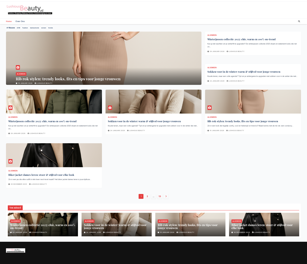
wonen (43, 28)
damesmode (34, 28)
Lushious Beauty (46, 83)
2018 (18, 28)
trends (50, 28)
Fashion (25, 28)
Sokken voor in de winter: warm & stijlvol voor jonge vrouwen (243, 71)
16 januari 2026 (217, 130)
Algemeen (21, 74)
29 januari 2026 (217, 51)
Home (9, 21)
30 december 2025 (26, 83)
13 (160, 196)
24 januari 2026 (217, 81)
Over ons (20, 21)
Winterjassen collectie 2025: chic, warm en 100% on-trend (241, 39)
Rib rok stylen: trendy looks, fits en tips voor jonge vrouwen (242, 121)
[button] (299, 21)
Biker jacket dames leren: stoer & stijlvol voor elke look (64, 78)
